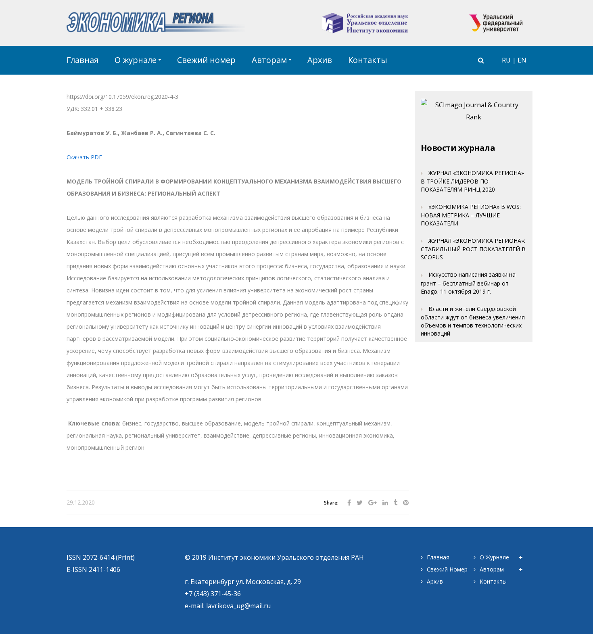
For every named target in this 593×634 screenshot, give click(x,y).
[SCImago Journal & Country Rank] (474, 110)
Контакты (493, 581)
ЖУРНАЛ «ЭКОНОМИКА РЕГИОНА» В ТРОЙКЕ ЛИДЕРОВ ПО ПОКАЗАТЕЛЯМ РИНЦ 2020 (472, 181)
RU (506, 60)
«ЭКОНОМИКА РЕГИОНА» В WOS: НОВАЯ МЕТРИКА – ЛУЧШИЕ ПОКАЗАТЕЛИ (471, 215)
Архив (435, 581)
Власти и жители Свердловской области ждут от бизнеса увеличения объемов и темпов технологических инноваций (473, 321)
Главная (438, 557)
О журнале (494, 557)
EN (522, 60)
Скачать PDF (84, 157)
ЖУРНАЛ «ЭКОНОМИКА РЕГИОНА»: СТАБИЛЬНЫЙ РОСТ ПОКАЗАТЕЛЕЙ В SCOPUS (473, 249)
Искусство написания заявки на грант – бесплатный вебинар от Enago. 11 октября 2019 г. (468, 283)
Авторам (492, 569)
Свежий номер (447, 569)
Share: (331, 503)
